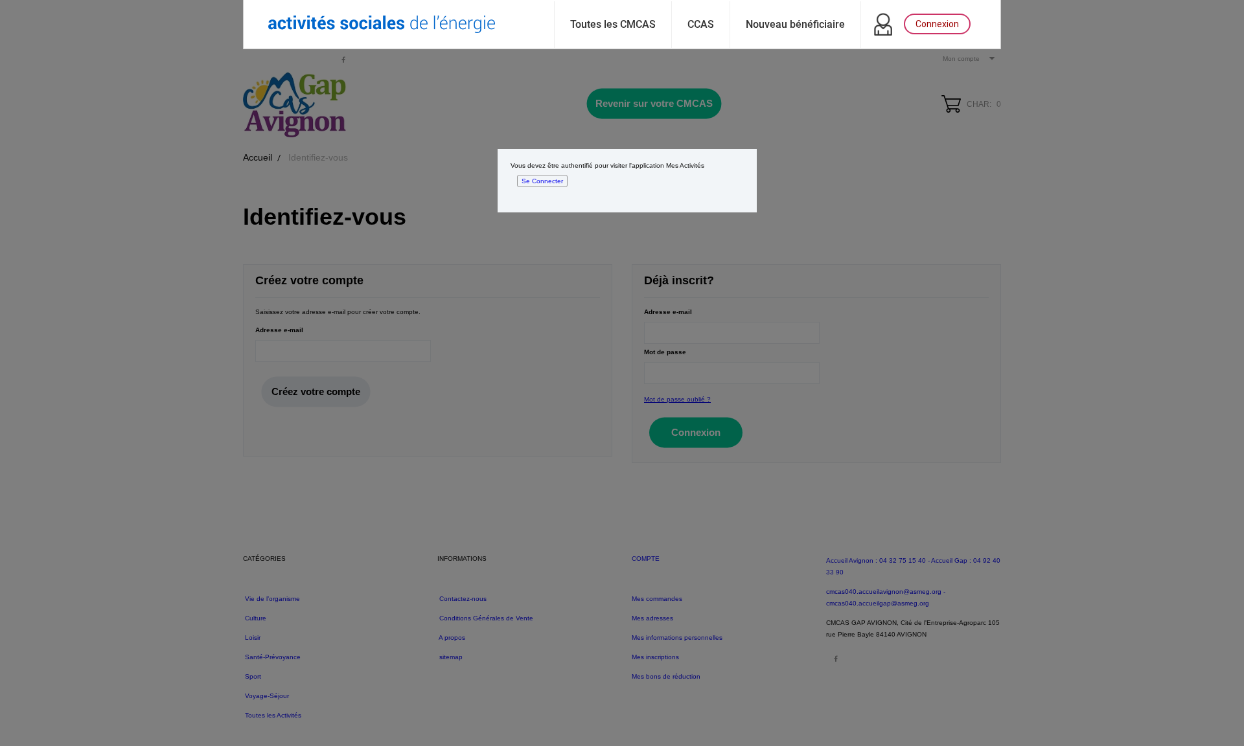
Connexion (937, 24)
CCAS (700, 24)
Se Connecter (542, 181)
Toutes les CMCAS (613, 24)
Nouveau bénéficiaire (795, 24)
